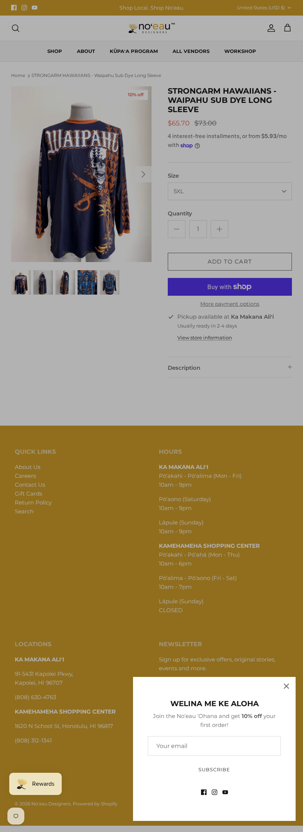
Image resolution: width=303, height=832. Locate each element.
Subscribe (214, 769)
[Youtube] (225, 792)
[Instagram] (214, 792)
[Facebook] (204, 792)
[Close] (286, 686)
